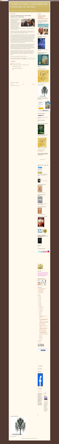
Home (23, 84)
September (40, 310)
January (40, 339)
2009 (39, 340)
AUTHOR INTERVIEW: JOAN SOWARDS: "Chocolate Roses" (43, 328)
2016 (39, 298)
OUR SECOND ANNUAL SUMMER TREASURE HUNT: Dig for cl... (44, 322)
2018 (39, 296)
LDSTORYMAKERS (41, 289)
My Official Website (40, 292)
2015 (39, 299)
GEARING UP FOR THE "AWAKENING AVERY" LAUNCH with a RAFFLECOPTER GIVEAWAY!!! (43, 17)
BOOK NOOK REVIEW (42, 324)
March (40, 336)
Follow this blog (43, 350)
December (40, 306)
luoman (31, 438)
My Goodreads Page (40, 290)
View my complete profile (44, 180)
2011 (39, 304)
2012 (39, 303)
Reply (13, 69)
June (40, 313)
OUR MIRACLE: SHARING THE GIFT (43, 326)
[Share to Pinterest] (25, 58)
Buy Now (41, 108)
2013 (39, 302)
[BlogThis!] (22, 58)
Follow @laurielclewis (40, 151)
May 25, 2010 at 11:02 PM (17, 63)
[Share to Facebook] (24, 58)
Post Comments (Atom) (17, 85)
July (40, 312)
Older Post (33, 84)
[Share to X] (23, 58)
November (40, 307)
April (40, 335)
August (40, 311)
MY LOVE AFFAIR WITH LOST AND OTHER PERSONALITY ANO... (43, 320)
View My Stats (39, 391)
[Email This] (21, 58)
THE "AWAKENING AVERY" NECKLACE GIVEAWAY (43, 332)
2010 (39, 305)
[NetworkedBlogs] (43, 349)
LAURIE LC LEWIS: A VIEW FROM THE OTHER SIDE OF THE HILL (28, 5)
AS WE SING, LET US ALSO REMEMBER (43, 316)
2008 (39, 341)
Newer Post (12, 84)
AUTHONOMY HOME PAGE (42, 288)
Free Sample (41, 104)
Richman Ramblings (45, 396)
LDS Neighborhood (40, 291)
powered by (41, 110)
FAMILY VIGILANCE (42, 323)
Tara (13, 63)
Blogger (36, 438)
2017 (39, 297)
